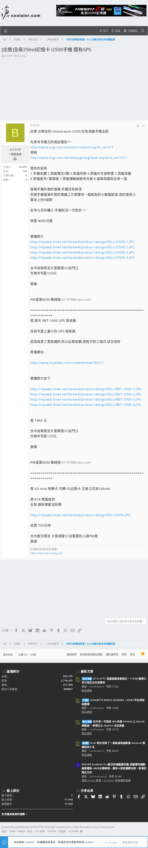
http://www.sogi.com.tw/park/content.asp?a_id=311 (71, 147)
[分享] (137, 126)
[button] (5, 30)
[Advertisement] (73, 87)
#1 (143, 126)
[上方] (138, 654)
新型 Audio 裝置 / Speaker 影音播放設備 (106, 780)
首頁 (132, 654)
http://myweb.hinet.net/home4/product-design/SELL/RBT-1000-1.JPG (85, 389)
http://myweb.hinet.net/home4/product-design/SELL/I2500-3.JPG (82, 252)
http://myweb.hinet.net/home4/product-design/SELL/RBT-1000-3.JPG (85, 399)
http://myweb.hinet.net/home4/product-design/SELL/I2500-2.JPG (82, 247)
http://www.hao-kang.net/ (46, 553)
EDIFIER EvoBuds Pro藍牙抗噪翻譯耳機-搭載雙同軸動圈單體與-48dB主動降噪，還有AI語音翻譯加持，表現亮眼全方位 (114, 768)
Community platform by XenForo (36, 827)
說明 (124, 654)
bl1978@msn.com (76, 299)
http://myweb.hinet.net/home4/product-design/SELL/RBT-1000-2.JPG (85, 394)
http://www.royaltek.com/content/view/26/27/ (67, 362)
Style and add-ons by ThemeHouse (93, 827)
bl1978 (8, 56)
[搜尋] (143, 30)
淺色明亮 (8, 654)
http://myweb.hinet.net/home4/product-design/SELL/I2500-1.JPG (82, 241)
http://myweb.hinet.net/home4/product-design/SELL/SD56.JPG (80, 515)
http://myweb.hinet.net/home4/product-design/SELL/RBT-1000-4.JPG (85, 404)
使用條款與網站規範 (91, 654)
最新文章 (87, 671)
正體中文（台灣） (28, 654)
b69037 (68, 689)
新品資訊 (87, 690)
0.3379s (52, 831)
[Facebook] (144, 829)
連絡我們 (72, 654)
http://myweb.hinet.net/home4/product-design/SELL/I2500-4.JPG (82, 257)
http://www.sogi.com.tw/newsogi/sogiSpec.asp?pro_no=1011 (79, 157)
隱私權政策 (112, 654)
